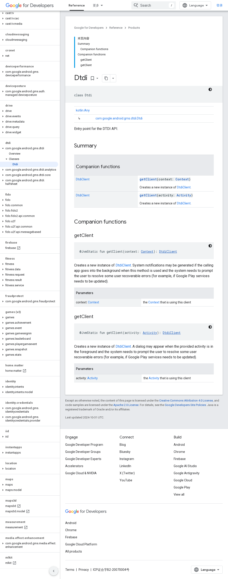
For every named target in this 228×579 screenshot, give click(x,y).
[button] (29, 13)
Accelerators (74, 466)
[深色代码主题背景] (210, 89)
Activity (154, 378)
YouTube (126, 480)
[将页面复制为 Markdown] (106, 78)
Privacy (84, 569)
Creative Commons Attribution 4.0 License (186, 400)
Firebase (180, 459)
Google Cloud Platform (81, 544)
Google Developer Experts (83, 459)
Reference (77, 5)
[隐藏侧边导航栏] (53, 571)
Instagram (127, 459)
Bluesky (125, 452)
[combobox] (153, 5)
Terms (69, 569)
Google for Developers (89, 27)
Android (179, 444)
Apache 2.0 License (125, 405)
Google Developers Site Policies (185, 405)
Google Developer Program (84, 444)
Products (134, 27)
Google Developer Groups (83, 452)
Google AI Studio (185, 466)
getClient (148, 179)
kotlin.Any (83, 110)
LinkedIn (125, 466)
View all (179, 494)
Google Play (182, 487)
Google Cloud (183, 480)
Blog (123, 444)
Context (153, 302)
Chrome (179, 452)
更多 (96, 5)
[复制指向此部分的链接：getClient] (97, 235)
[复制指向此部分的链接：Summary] (101, 146)
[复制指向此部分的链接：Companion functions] (124, 167)
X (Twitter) (127, 473)
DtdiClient (184, 187)
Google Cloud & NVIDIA (81, 473)
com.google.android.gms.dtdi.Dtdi (119, 118)
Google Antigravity (187, 473)
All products (73, 551)
